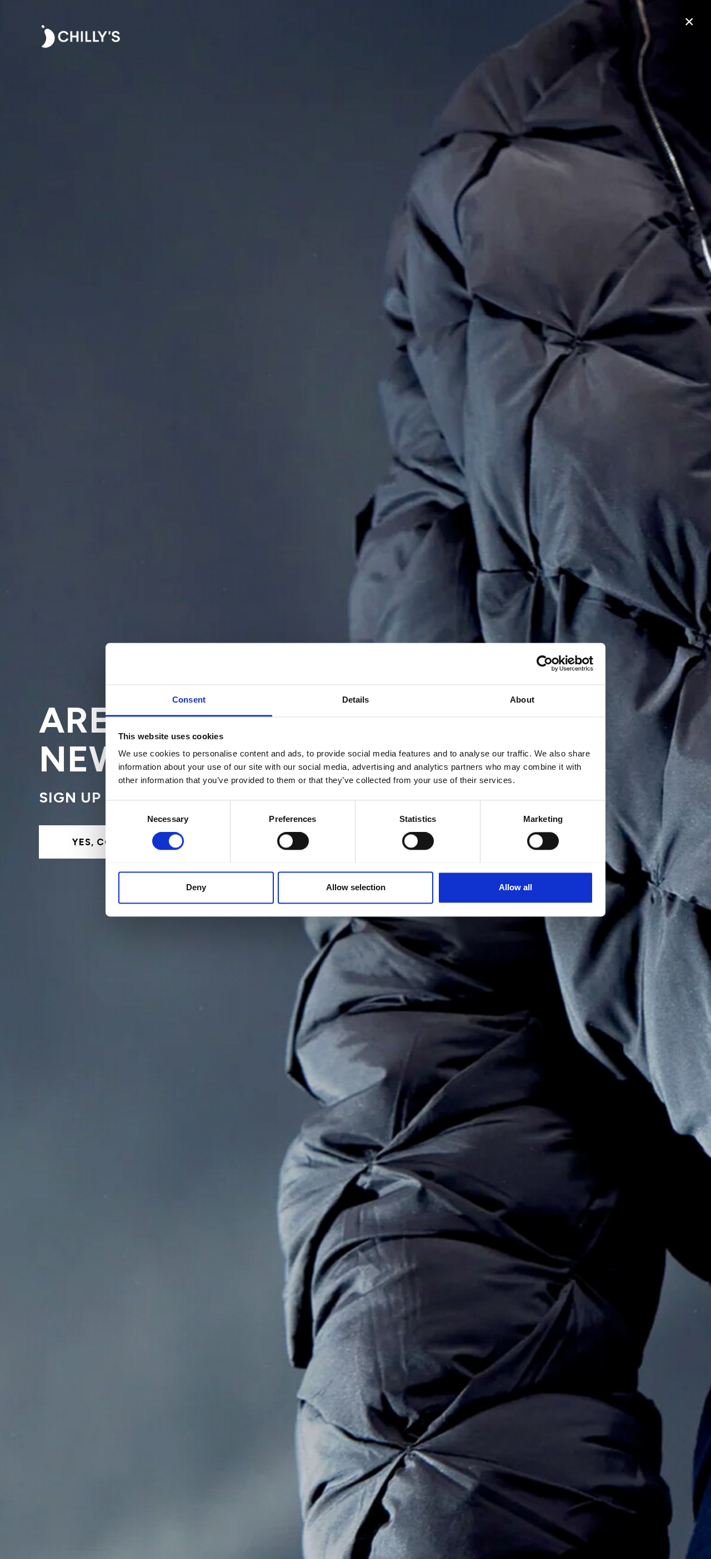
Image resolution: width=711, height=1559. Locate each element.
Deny (196, 887)
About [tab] (522, 699)
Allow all (515, 887)
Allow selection (355, 887)
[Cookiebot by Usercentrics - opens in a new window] (544, 663)
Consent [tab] (189, 699)
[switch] (293, 841)
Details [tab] (355, 699)
